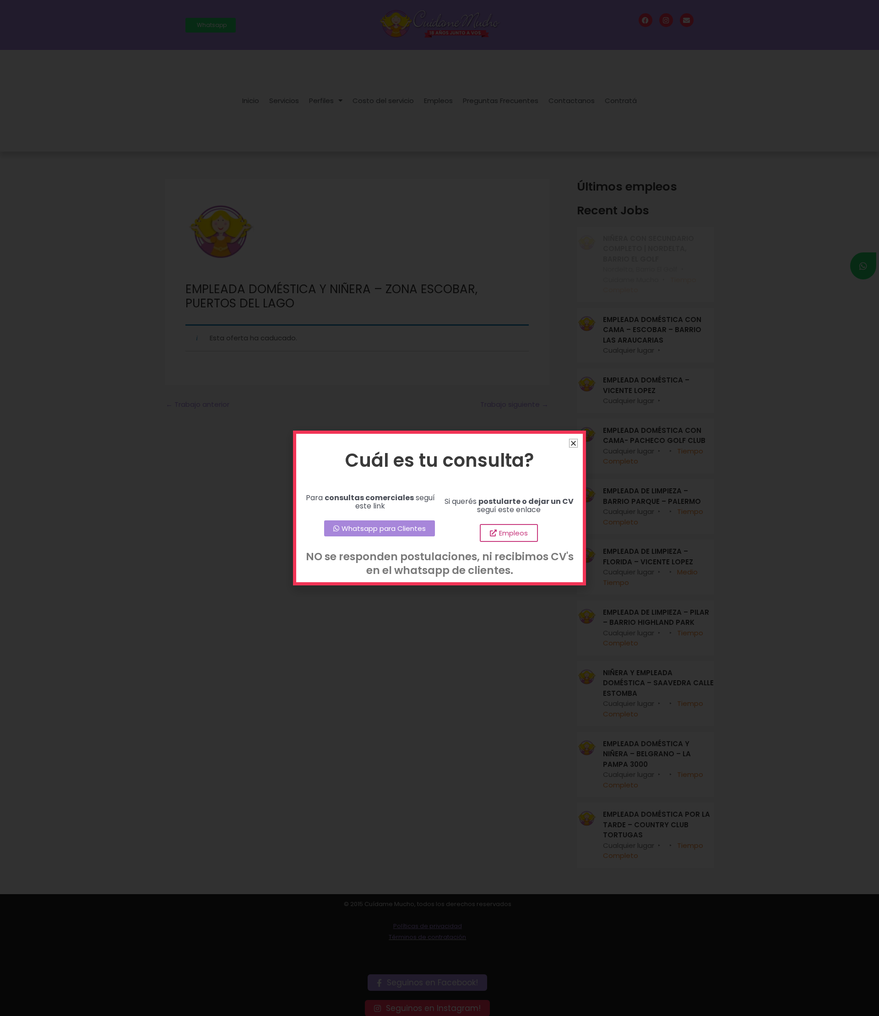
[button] (573, 443)
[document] (439, 508)
